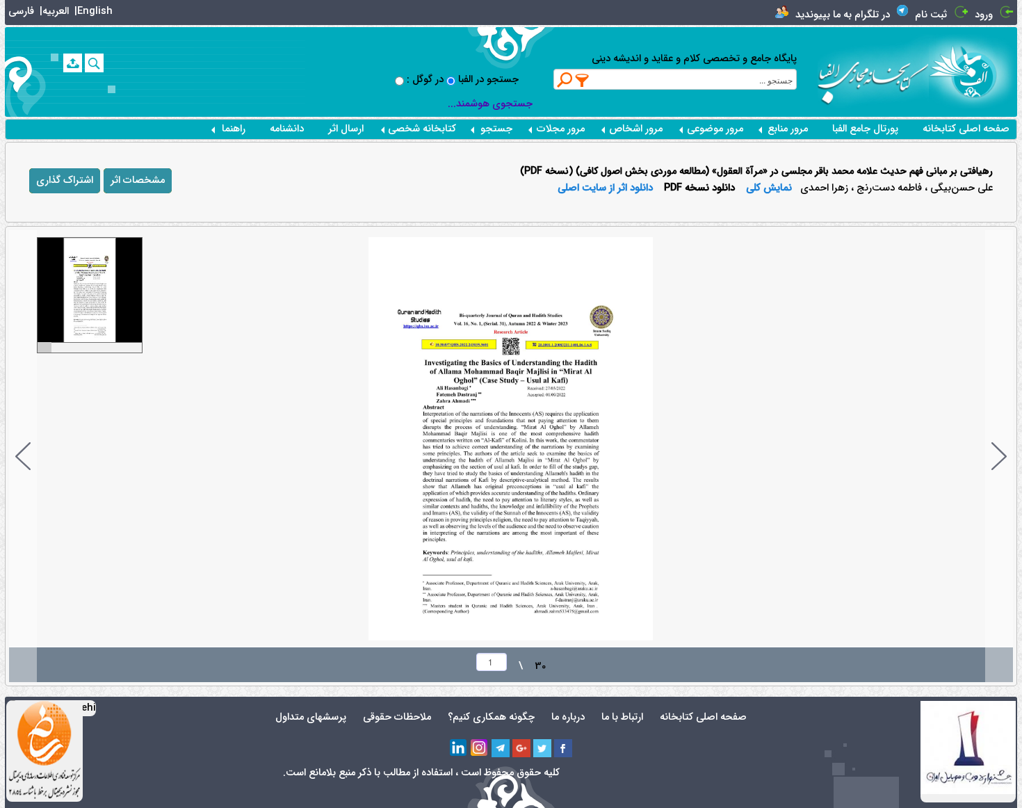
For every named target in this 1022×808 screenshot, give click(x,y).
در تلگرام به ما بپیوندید (842, 15)
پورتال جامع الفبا (865, 129)
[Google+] (521, 748)
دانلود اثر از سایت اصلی (605, 188)
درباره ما (568, 717)
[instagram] (480, 748)
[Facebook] (563, 748)
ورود (984, 15)
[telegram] (501, 748)
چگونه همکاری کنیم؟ (491, 717)
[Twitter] (542, 748)
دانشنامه (287, 129)
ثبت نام (931, 15)
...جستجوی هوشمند (490, 104)
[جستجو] (94, 63)
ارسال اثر (346, 129)
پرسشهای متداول (310, 717)
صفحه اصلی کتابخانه (966, 129)
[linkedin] (459, 748)
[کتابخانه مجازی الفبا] (973, 71)
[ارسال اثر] (72, 63)
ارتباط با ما (622, 717)
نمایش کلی (769, 188)
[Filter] (582, 80)
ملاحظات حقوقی (397, 717)
